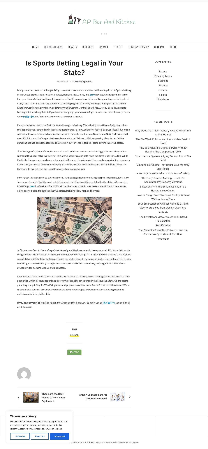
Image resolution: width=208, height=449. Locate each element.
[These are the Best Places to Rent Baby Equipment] (31, 397)
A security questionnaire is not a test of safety (163, 173)
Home (35, 47)
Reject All (39, 436)
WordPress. (89, 442)
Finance (104, 47)
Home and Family (138, 47)
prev (92, 94)
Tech (173, 47)
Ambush (163, 212)
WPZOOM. (134, 442)
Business (87, 47)
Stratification (163, 225)
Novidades (163, 99)
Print (76, 352)
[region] (39, 427)
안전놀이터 (28, 116)
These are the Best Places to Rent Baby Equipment (53, 397)
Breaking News (53, 47)
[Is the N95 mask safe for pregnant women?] (118, 396)
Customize (20, 436)
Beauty (72, 47)
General (159, 47)
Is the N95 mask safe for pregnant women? (93, 396)
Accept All (59, 436)
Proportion (163, 238)
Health (118, 47)
